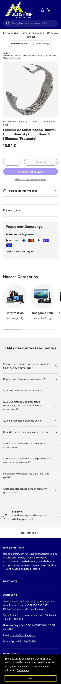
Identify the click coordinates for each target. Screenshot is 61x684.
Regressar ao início (30, 532)
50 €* (46, 33)
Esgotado (41, 162)
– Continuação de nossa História (22, 568)
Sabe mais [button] (23, 670)
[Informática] (15, 296)
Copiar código (43, 43)
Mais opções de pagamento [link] (30, 179)
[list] (30, 90)
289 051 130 (29, 641)
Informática (15, 313)
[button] (49, 10)
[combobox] (30, 23)
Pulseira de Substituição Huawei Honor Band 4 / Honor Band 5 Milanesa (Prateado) (30, 56)
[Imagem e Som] (43, 296)
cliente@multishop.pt (22, 635)
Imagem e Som (42, 313)
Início (5, 53)
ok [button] (30, 678)
